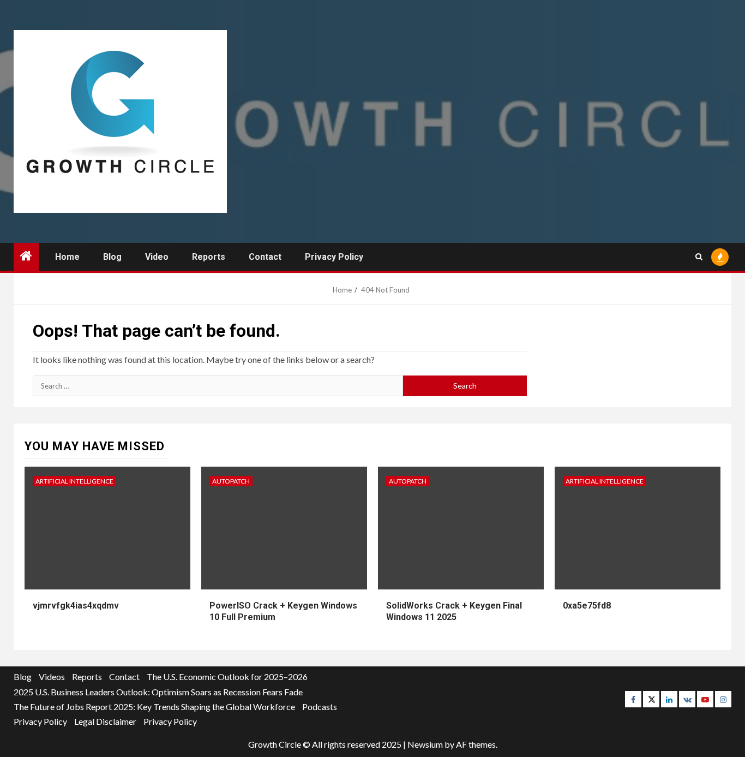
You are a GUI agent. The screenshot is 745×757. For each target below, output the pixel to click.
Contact (265, 257)
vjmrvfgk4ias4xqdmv (76, 605)
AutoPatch (231, 481)
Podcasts (319, 706)
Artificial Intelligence (74, 481)
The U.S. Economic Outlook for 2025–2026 (227, 676)
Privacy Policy (334, 257)
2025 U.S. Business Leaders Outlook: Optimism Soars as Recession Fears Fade (158, 692)
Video (157, 257)
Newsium (425, 744)
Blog (112, 257)
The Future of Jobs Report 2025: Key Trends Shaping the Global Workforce (154, 706)
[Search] (699, 256)
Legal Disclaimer (105, 721)
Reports (208, 257)
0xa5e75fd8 (587, 605)
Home (67, 257)
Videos (52, 676)
